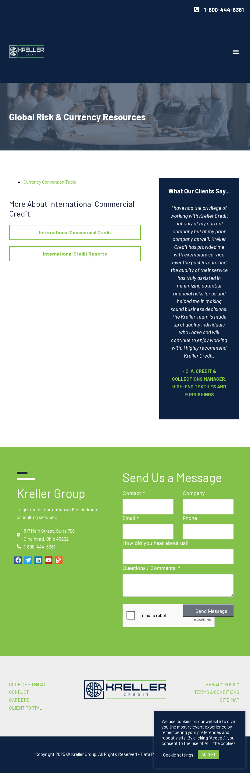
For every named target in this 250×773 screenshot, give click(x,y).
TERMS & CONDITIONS (216, 692)
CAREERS (19, 700)
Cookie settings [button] (178, 754)
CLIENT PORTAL (25, 708)
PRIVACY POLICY (222, 684)
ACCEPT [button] (209, 754)
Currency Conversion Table (49, 182)
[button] (236, 52)
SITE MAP (229, 700)
